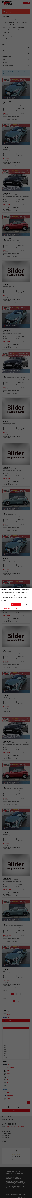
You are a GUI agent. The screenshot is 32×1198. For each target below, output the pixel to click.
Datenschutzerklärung (6, 608)
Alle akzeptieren (16, 604)
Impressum (16, 608)
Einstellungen (26, 604)
